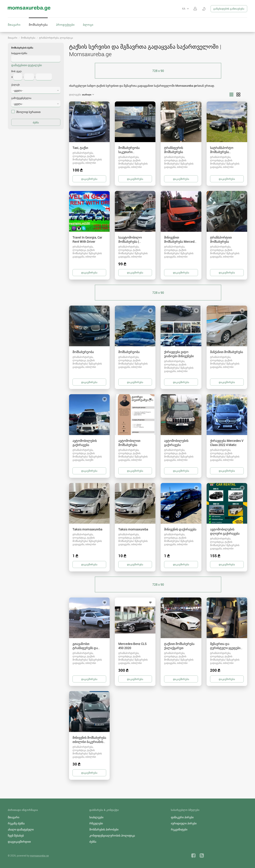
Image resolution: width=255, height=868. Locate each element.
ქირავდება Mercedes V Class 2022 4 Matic (226, 443)
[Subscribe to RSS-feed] (202, 855)
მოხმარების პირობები (103, 829)
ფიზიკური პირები (182, 817)
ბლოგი (88, 25)
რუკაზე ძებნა (16, 823)
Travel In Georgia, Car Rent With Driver (87, 239)
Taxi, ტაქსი (80, 148)
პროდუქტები (65, 25)
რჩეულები (96, 823)
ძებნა (92, 842)
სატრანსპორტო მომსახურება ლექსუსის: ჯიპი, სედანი (227, 152)
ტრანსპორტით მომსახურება (221, 239)
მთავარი (14, 25)
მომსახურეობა (83, 352)
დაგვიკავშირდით (19, 842)
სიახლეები (96, 817)
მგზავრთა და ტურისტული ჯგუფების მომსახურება (226, 648)
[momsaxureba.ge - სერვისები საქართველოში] (29, 9)
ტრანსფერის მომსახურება (173, 150)
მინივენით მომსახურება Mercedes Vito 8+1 (181, 241)
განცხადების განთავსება (228, 8)
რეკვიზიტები (179, 829)
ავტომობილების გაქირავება (85, 443)
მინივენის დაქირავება (180, 529)
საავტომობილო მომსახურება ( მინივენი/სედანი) (130, 241)
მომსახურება (38, 25)
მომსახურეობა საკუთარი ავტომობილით (129, 152)
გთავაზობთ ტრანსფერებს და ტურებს (85, 648)
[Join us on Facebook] (193, 855)
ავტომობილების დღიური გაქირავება (225, 531)
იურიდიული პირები (184, 823)
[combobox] (35, 90)
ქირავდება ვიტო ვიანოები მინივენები (179, 354)
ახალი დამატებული (21, 829)
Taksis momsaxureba (87, 529)
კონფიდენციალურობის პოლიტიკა (112, 835)
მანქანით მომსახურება (226, 352)
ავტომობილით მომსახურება (129, 443)
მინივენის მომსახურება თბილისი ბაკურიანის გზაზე (89, 741)
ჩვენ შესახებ (16, 835)
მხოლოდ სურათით (28, 112)
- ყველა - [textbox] (18, 90)
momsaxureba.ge (39, 855)
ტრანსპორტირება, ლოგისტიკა (56, 37)
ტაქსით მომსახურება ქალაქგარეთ (179, 646)
